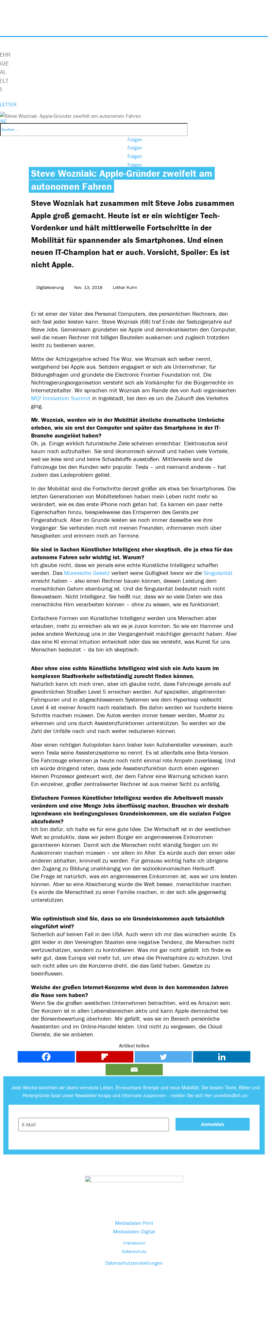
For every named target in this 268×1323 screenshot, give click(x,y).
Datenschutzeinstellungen (134, 1263)
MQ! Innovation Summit (61, 398)
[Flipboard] (104, 1057)
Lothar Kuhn (125, 287)
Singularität (218, 573)
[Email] (134, 1069)
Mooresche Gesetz (87, 573)
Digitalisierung (50, 287)
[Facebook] (46, 1057)
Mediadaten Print (134, 1223)
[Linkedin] (221, 1057)
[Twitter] (163, 1057)
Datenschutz (134, 1251)
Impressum (134, 1243)
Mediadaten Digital (134, 1231)
